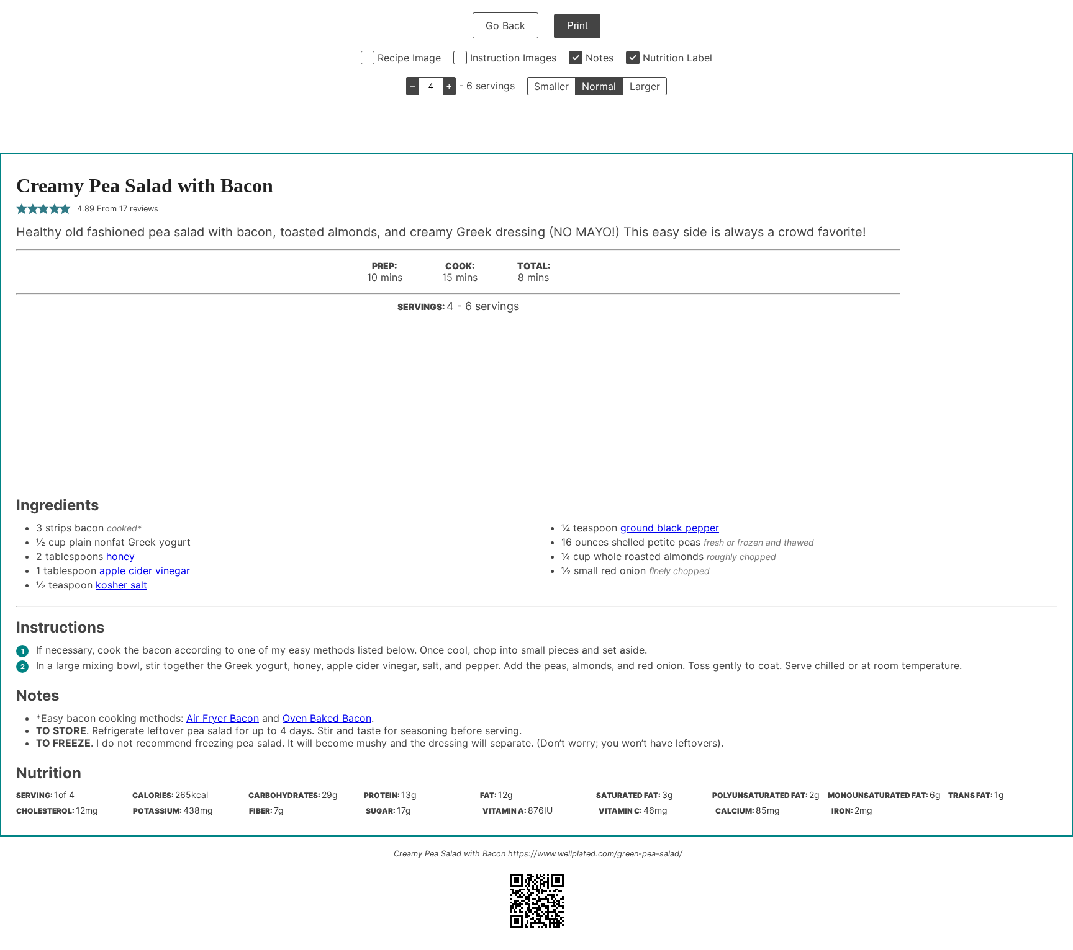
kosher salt (121, 585)
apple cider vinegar (144, 570)
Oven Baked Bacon (327, 718)
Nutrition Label (677, 57)
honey (120, 556)
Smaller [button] (551, 86)
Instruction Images (513, 57)
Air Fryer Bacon (222, 718)
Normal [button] (599, 86)
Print (577, 25)
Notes (599, 57)
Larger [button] (645, 86)
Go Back (505, 25)
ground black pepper (669, 528)
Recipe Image (409, 57)
